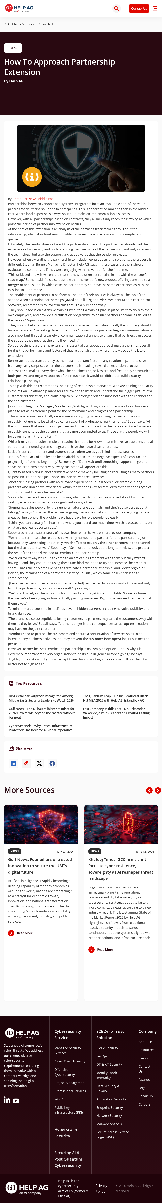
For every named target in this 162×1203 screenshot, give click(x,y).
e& (71, 1191)
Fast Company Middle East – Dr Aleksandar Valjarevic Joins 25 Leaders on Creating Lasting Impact (116, 713)
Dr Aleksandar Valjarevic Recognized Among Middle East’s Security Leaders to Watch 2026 (41, 698)
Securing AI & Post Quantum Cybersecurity (68, 1159)
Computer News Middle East (33, 199)
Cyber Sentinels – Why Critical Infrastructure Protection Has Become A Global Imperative (41, 728)
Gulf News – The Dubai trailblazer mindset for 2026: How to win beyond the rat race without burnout (42, 713)
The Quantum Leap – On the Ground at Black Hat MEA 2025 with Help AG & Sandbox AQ (115, 698)
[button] (47, 24)
